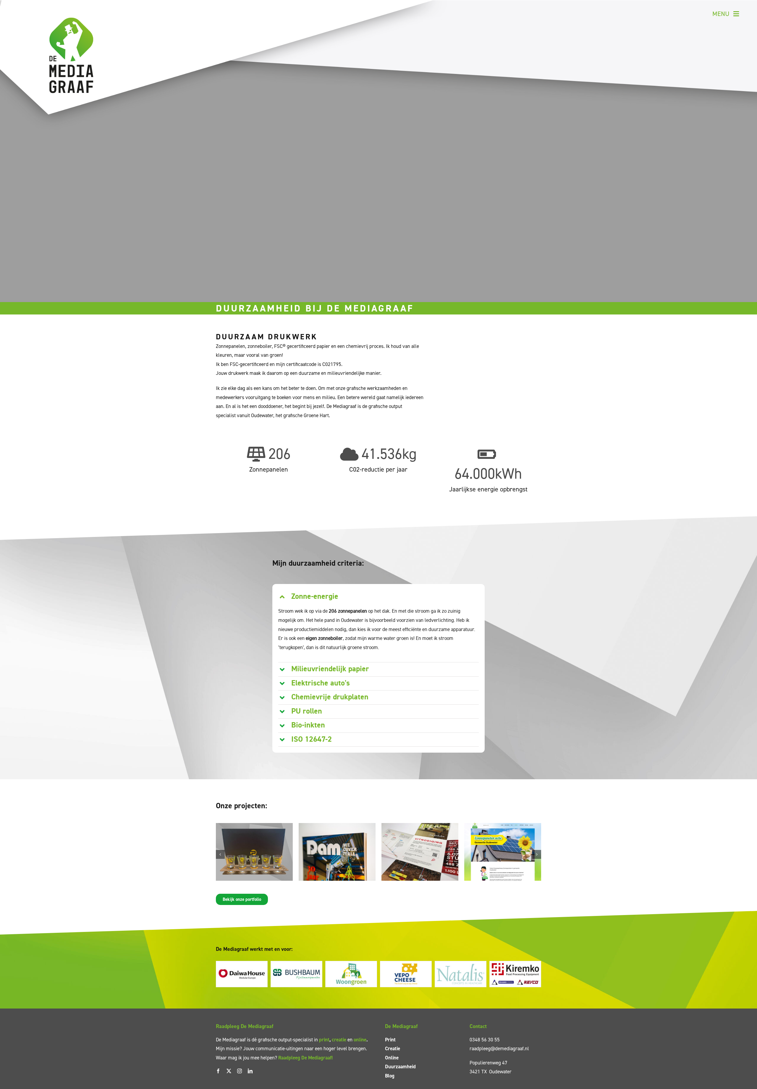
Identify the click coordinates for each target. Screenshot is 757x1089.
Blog (389, 1075)
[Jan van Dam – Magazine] (337, 826)
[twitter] (229, 1071)
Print (390, 1039)
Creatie (392, 1048)
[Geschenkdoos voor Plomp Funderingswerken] (254, 826)
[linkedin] (250, 1071)
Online (392, 1057)
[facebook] (218, 1071)
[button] (378, 597)
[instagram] (239, 1071)
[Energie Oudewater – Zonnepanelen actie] (502, 826)
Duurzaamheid (400, 1066)
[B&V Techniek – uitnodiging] (419, 826)
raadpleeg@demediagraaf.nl (499, 1048)
